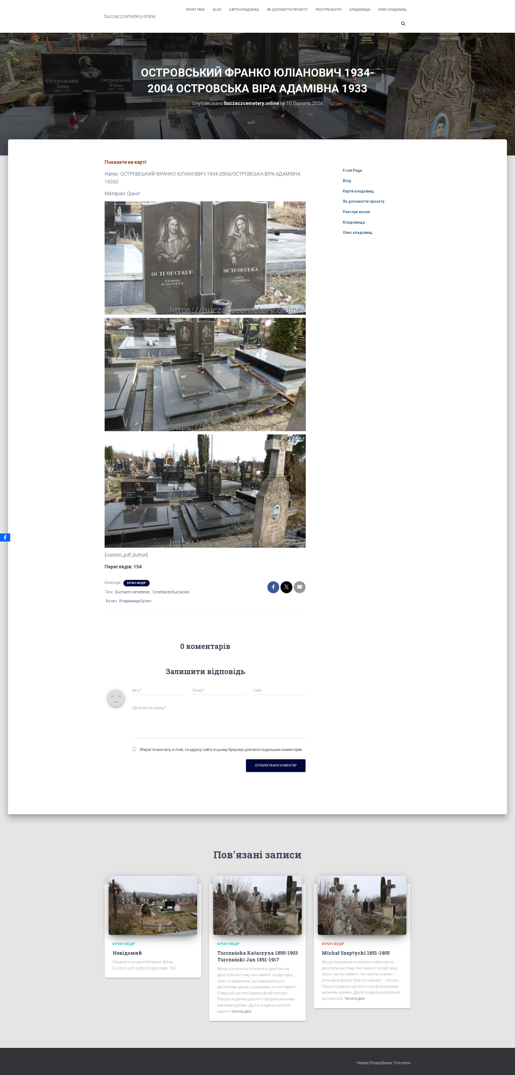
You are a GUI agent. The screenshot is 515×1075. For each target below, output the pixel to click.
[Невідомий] (153, 905)
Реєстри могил (328, 10)
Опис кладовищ (392, 10)
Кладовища (360, 10)
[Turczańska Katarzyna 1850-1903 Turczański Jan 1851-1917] (257, 905)
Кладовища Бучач (135, 601)
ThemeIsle (401, 1063)
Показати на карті (125, 162)
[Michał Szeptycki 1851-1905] (362, 905)
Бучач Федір (136, 583)
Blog (217, 10)
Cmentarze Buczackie (171, 592)
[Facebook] (5, 537)
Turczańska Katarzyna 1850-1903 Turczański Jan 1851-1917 (257, 956)
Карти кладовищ (244, 10)
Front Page (195, 10)
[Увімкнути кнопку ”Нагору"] (504, 1064)
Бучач (111, 601)
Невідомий (127, 953)
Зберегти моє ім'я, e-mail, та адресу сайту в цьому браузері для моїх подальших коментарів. (221, 749)
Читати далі (241, 1011)
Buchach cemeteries (132, 592)
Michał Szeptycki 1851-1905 (355, 953)
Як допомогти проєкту (287, 10)
